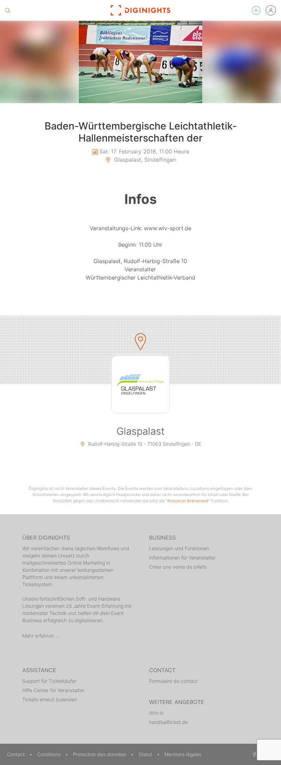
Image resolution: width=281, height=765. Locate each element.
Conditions (49, 754)
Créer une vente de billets (178, 567)
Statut (146, 754)
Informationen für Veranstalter (182, 557)
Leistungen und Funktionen (179, 548)
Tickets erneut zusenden (49, 699)
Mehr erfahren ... (40, 636)
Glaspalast (140, 431)
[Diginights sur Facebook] (253, 754)
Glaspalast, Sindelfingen (144, 159)
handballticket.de (168, 722)
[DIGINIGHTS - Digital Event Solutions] (140, 10)
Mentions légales (182, 754)
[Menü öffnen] (256, 10)
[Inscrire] (271, 10)
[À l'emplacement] (140, 384)
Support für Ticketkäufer (49, 681)
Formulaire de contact (173, 681)
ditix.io (156, 713)
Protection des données (100, 754)
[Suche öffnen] (7, 10)
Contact (16, 754)
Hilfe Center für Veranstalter (53, 690)
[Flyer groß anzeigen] (140, 62)
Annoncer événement (187, 500)
